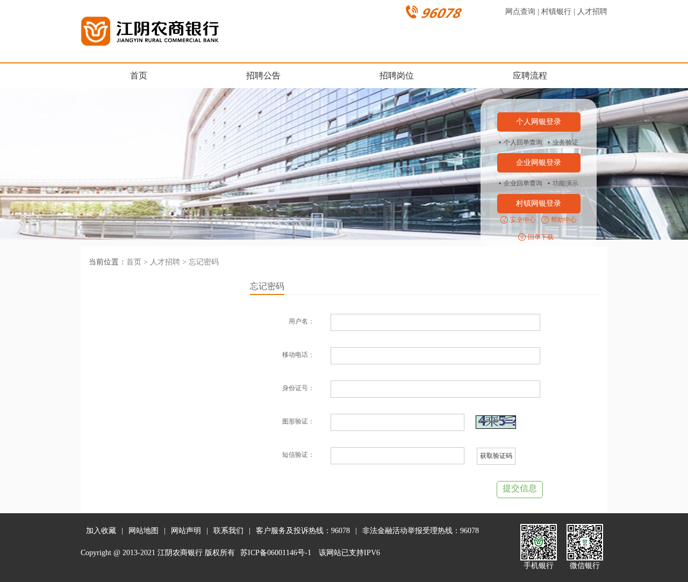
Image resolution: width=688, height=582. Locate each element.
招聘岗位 (396, 75)
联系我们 (228, 531)
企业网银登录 (538, 163)
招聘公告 (263, 75)
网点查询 (520, 12)
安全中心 (523, 220)
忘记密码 (204, 262)
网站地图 (143, 531)
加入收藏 (101, 531)
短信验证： (298, 454)
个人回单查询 (523, 142)
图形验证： (298, 421)
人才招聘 (592, 12)
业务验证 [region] (565, 142)
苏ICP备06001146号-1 (275, 553)
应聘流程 (530, 75)
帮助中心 (564, 220)
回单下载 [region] (541, 237)
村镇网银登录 (538, 203)
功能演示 (565, 183)
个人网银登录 (538, 122)
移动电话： (298, 354)
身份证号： (298, 388)
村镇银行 (556, 12)
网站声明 (186, 531)
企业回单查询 (523, 183)
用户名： (301, 321)
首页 (138, 75)
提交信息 (520, 488)
